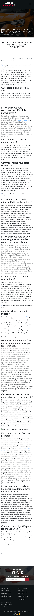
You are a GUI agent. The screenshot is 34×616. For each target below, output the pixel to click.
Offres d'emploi (5, 598)
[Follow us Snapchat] (22, 572)
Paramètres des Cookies (10, 611)
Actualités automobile (6, 596)
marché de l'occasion (23, 120)
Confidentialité (21, 599)
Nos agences (21, 590)
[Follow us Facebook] (13, 572)
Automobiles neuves (6, 592)
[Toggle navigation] (30, 4)
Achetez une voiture (5, 590)
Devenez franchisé (22, 595)
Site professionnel (22, 592)
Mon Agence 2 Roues (6, 606)
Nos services (4, 593)
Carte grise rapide (5, 595)
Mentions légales (22, 598)
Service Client (21, 593)
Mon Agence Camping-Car (7, 604)
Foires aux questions (23, 596)
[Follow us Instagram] (18, 572)
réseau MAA (25, 317)
